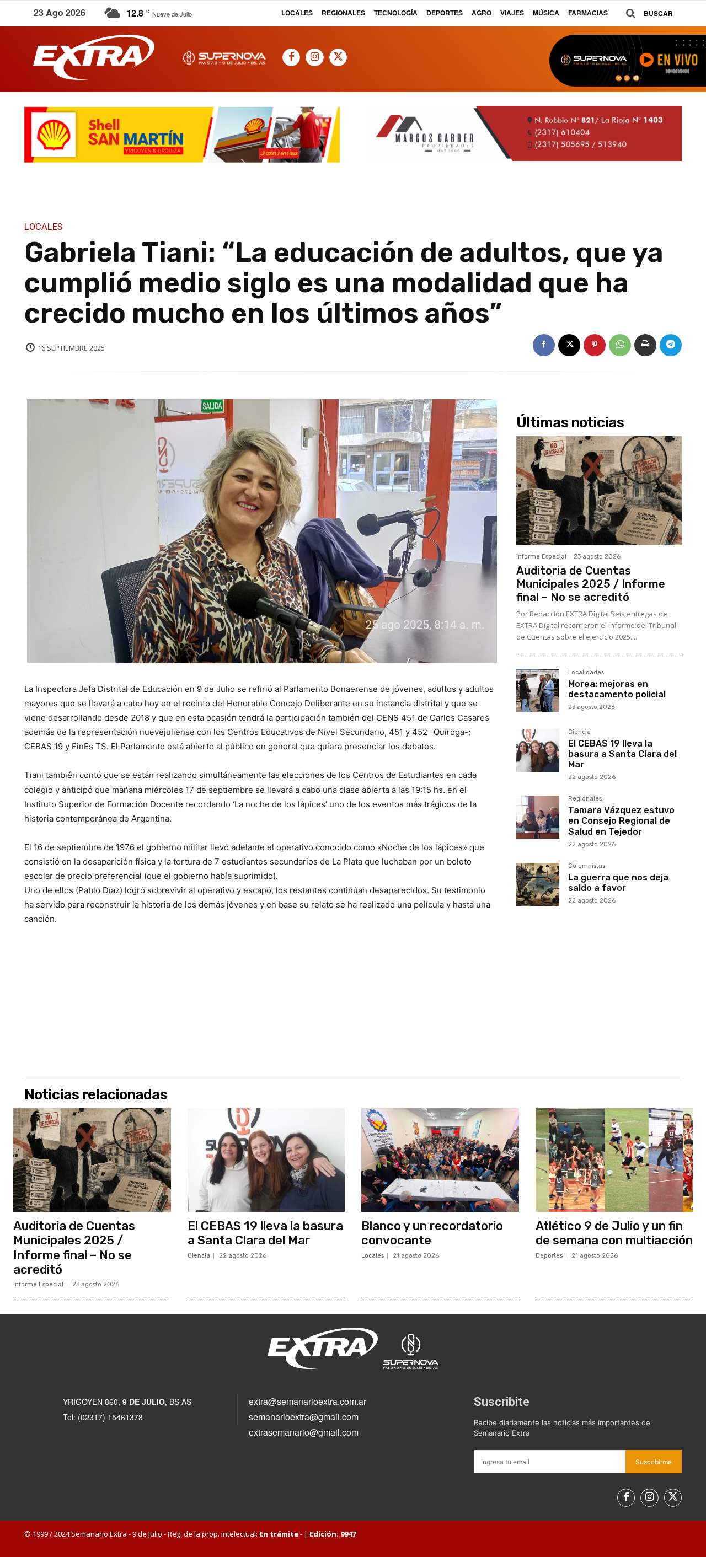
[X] (338, 57)
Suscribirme (653, 1462)
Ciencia (579, 732)
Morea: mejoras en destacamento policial (617, 689)
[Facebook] (291, 57)
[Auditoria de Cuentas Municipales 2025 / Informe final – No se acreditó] (599, 490)
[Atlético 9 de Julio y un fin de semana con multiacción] (614, 1160)
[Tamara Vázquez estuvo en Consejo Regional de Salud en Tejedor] (537, 817)
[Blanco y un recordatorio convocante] (440, 1160)
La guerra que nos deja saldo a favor (618, 882)
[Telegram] (671, 345)
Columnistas (586, 866)
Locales (43, 227)
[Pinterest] (595, 345)
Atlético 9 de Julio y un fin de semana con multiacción (614, 1233)
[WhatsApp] (620, 345)
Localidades (586, 672)
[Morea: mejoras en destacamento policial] (537, 690)
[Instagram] (314, 57)
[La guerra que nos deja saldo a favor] (537, 884)
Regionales (585, 799)
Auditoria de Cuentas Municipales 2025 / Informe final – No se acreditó (590, 584)
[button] (645, 13)
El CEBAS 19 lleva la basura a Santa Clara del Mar (622, 754)
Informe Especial (541, 557)
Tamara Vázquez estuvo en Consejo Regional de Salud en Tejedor (621, 820)
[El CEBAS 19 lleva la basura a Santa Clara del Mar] (537, 750)
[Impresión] (645, 345)
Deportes (549, 1256)
